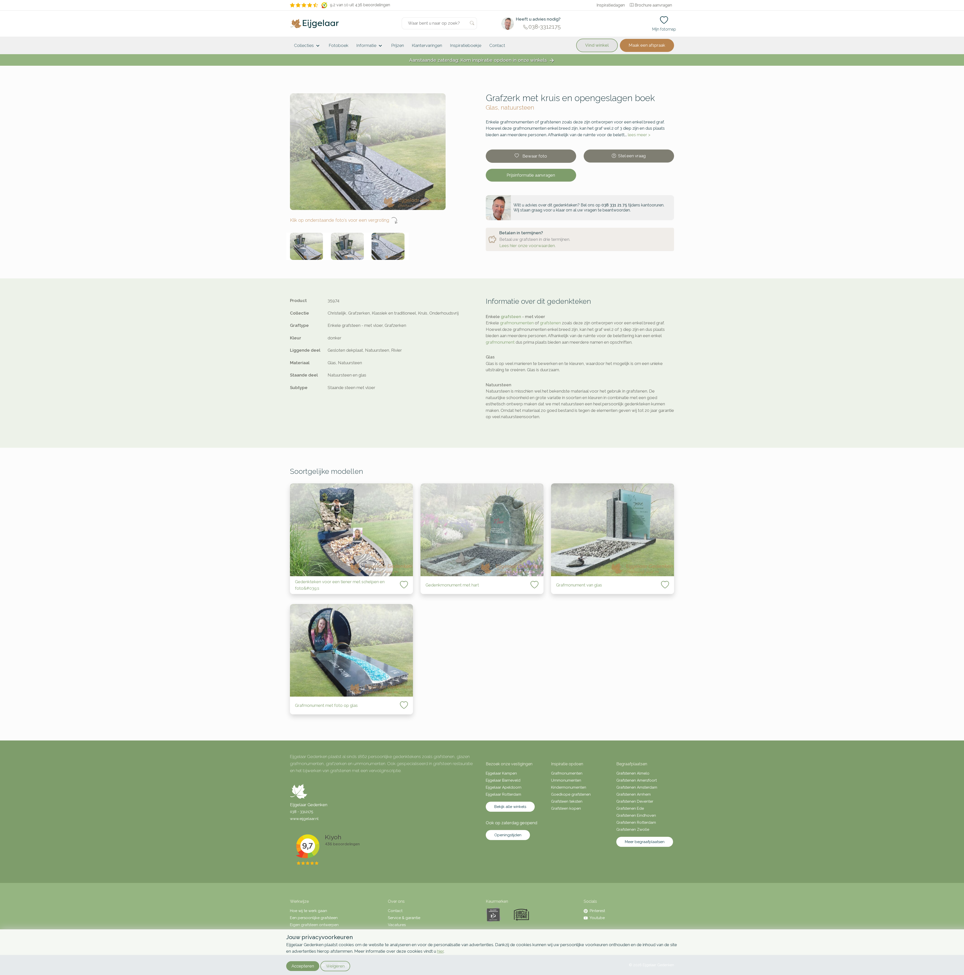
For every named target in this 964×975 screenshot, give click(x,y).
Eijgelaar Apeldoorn (503, 787)
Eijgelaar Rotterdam (503, 794)
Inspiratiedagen (610, 5)
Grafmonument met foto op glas (326, 705)
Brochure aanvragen (653, 5)
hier (440, 951)
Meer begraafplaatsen (645, 842)
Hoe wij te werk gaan (308, 911)
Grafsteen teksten (566, 801)
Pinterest (597, 911)
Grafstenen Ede (630, 808)
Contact (497, 45)
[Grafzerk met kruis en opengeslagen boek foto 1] (306, 246)
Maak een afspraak (647, 45)
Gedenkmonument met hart (452, 584)
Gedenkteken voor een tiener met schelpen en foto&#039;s (340, 585)
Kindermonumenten (568, 787)
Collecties (307, 46)
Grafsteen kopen (566, 808)
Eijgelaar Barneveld (503, 780)
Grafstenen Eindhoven (636, 815)
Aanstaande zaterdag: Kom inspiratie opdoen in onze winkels (482, 60)
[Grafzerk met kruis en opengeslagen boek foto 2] (347, 246)
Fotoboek (338, 45)
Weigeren (335, 965)
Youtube (597, 918)
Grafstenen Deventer (634, 801)
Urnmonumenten (566, 780)
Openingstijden (507, 835)
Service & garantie (404, 918)
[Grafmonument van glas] (612, 529)
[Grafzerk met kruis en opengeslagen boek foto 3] (388, 246)
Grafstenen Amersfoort (636, 780)
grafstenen (550, 322)
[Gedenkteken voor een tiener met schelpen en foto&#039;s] (351, 529)
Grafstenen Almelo (632, 773)
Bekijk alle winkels (510, 806)
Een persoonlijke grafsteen (314, 918)
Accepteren (302, 965)
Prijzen (397, 45)
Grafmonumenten (566, 773)
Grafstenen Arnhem (633, 794)
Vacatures (397, 925)
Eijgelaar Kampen (501, 773)
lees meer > (639, 134)
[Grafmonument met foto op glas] (351, 650)
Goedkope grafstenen (571, 794)
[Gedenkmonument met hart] (482, 529)
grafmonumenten (517, 322)
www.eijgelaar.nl (304, 818)
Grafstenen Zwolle (632, 829)
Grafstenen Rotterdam (636, 822)
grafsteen (511, 316)
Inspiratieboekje (465, 45)
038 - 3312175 (301, 811)
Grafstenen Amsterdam (636, 787)
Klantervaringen (427, 45)
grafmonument (500, 342)
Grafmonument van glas (579, 584)
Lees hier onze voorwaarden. (527, 245)
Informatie (369, 46)
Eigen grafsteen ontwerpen (314, 925)
